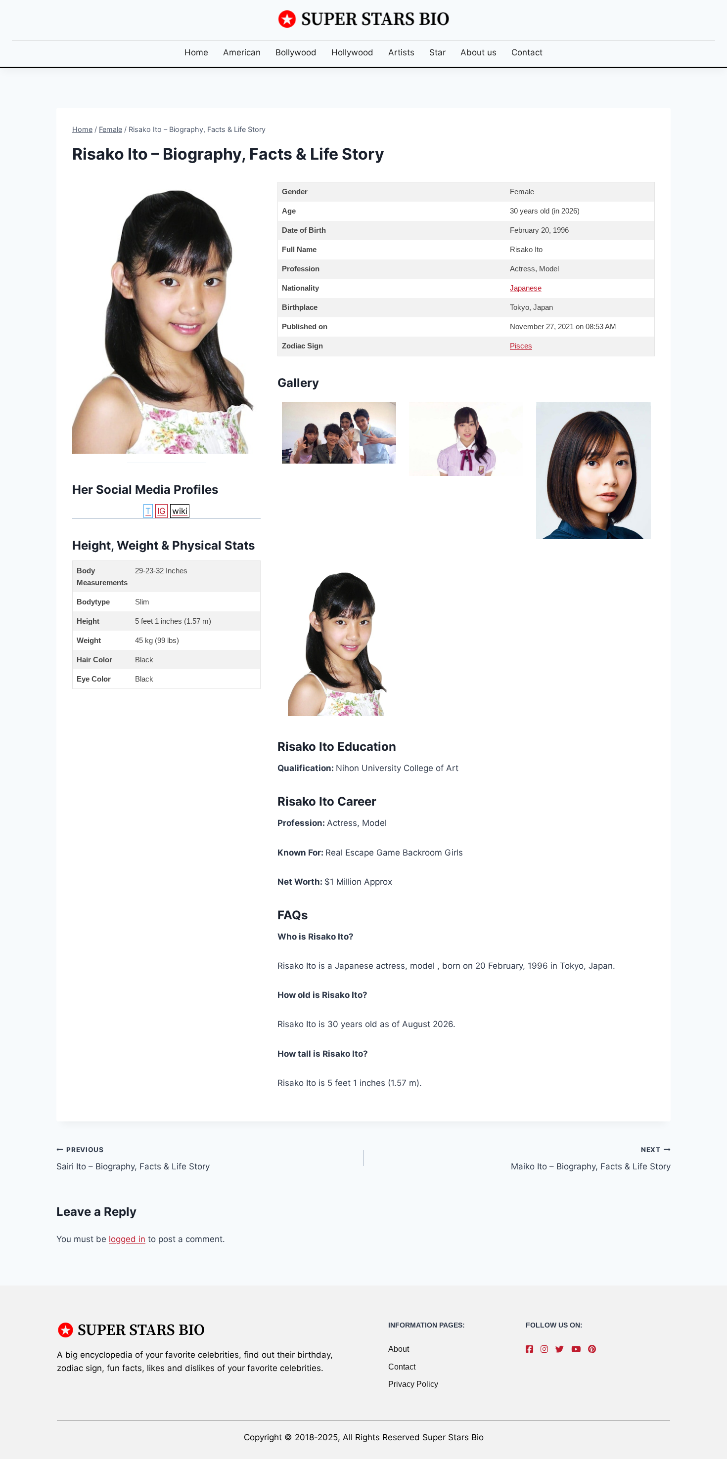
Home (196, 52)
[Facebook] (532, 1349)
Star (437, 52)
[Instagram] (547, 1349)
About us (478, 52)
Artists (401, 52)
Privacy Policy (413, 1384)
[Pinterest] (594, 1349)
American (242, 52)
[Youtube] (578, 1349)
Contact (527, 52)
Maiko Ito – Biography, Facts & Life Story (591, 1159)
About (398, 1349)
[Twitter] (562, 1349)
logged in (127, 1239)
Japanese (526, 288)
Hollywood (352, 52)
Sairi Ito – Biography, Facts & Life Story (133, 1159)
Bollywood (296, 52)
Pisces (521, 346)
